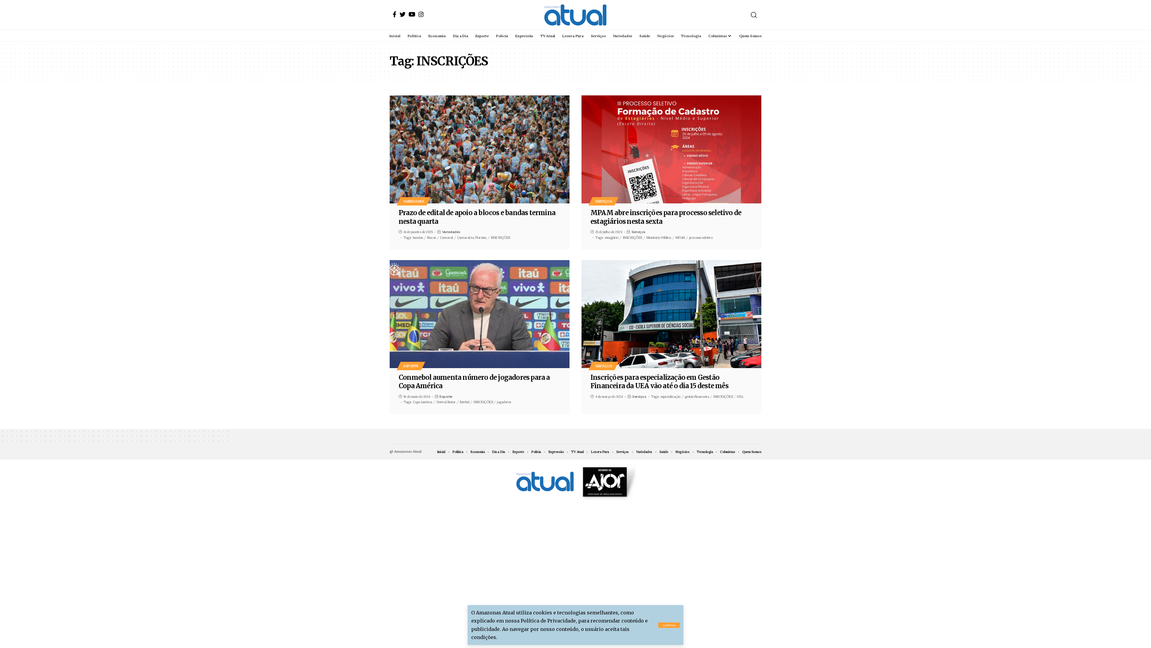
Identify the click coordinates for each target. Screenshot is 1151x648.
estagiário (611, 238)
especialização (670, 396)
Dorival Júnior (446, 402)
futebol (464, 402)
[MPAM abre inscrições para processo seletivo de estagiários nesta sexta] (671, 149)
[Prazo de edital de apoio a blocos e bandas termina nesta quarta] (480, 149)
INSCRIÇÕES (500, 238)
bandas (418, 238)
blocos (431, 238)
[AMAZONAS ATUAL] (575, 15)
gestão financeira (697, 396)
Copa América (422, 402)
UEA (740, 396)
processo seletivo (701, 238)
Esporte (410, 366)
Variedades (413, 201)
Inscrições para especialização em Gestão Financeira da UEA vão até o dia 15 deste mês (659, 381)
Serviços (603, 201)
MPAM (680, 238)
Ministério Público (658, 238)
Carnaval (446, 238)
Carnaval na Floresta (471, 238)
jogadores (504, 402)
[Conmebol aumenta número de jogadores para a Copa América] (480, 314)
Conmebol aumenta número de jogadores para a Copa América (474, 381)
